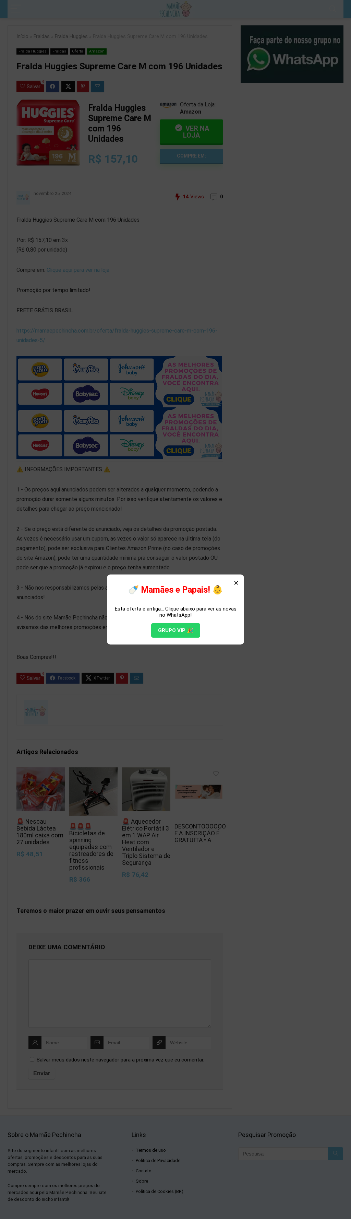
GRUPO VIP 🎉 (175, 630)
